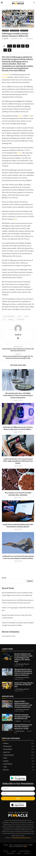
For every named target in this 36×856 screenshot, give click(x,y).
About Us (5, 851)
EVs (4, 319)
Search (4, 578)
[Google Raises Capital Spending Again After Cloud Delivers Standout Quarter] (18, 511)
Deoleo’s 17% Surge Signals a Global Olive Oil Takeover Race (23, 684)
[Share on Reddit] (27, 46)
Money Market (18, 749)
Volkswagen (6, 75)
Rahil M (6, 39)
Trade (18, 767)
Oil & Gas (18, 770)
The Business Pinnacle (22, 664)
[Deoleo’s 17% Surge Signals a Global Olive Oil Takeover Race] (7, 685)
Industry (18, 743)
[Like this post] (10, 46)
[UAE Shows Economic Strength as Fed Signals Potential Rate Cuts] (7, 717)
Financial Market (18, 755)
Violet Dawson (20, 731)
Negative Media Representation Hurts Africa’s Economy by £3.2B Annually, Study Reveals (23, 704)
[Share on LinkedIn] (23, 46)
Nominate (27, 853)
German (4, 77)
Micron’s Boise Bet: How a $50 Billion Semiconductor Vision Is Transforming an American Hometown (18, 395)
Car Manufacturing (8, 316)
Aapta (25, 846)
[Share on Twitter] (18, 46)
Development (18, 746)
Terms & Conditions (24, 851)
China (19, 153)
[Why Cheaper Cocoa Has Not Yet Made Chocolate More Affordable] (18, 479)
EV (15, 219)
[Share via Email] (9, 50)
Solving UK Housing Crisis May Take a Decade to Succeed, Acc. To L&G (23, 726)
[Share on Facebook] (14, 46)
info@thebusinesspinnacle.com (21, 838)
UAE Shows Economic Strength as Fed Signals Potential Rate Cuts (22, 716)
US (29, 116)
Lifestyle (18, 761)
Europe (20, 116)
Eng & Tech (18, 752)
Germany (11, 319)
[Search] (34, 3)
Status (19, 853)
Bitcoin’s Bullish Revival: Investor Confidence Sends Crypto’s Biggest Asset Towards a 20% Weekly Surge (23, 657)
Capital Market (18, 764)
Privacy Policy (10, 853)
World (18, 758)
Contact (13, 851)
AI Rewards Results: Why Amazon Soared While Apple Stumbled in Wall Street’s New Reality (18, 461)
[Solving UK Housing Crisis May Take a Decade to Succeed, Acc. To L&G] (7, 727)
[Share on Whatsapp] (5, 50)
